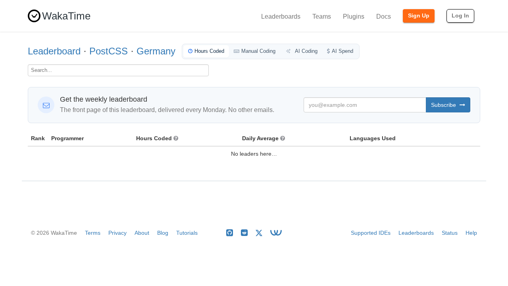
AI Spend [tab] (342, 51)
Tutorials (187, 233)
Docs (383, 16)
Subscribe (444, 105)
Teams (321, 16)
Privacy (117, 233)
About (142, 233)
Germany (156, 51)
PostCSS (108, 51)
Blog (162, 233)
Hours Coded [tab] (209, 51)
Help (471, 233)
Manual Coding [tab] (258, 51)
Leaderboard (54, 51)
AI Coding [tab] (306, 51)
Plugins (353, 16)
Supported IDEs (371, 233)
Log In (460, 15)
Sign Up (418, 15)
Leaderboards (280, 16)
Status (450, 233)
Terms (92, 233)
